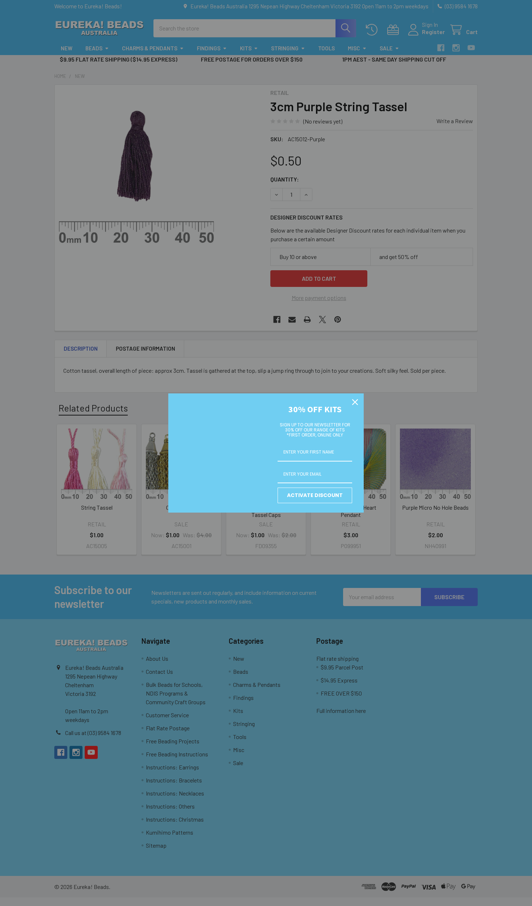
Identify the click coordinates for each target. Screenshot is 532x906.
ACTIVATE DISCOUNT (315, 495)
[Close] (355, 402)
